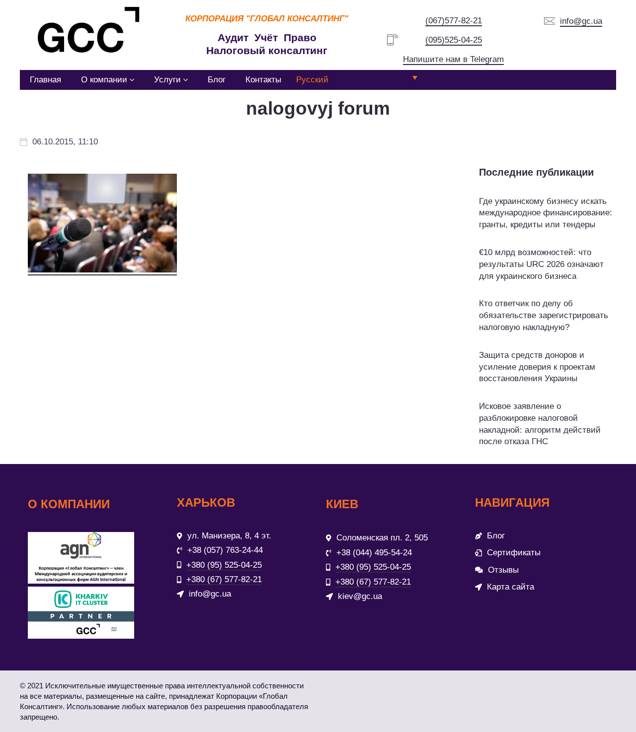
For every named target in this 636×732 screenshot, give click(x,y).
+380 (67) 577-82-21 (224, 579)
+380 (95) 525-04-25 (224, 565)
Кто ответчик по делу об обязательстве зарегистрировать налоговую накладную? (543, 315)
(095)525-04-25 (453, 40)
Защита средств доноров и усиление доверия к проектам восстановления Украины (537, 367)
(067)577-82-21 (453, 20)
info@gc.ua (581, 21)
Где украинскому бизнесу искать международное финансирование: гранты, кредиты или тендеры (545, 213)
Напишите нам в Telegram (453, 59)
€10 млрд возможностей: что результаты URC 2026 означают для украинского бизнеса (541, 264)
